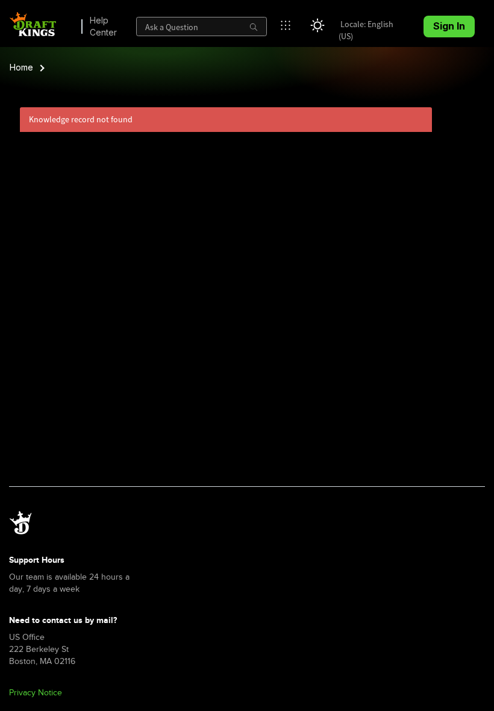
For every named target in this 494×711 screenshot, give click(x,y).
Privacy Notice (35, 692)
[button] (288, 25)
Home (21, 67)
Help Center (103, 26)
